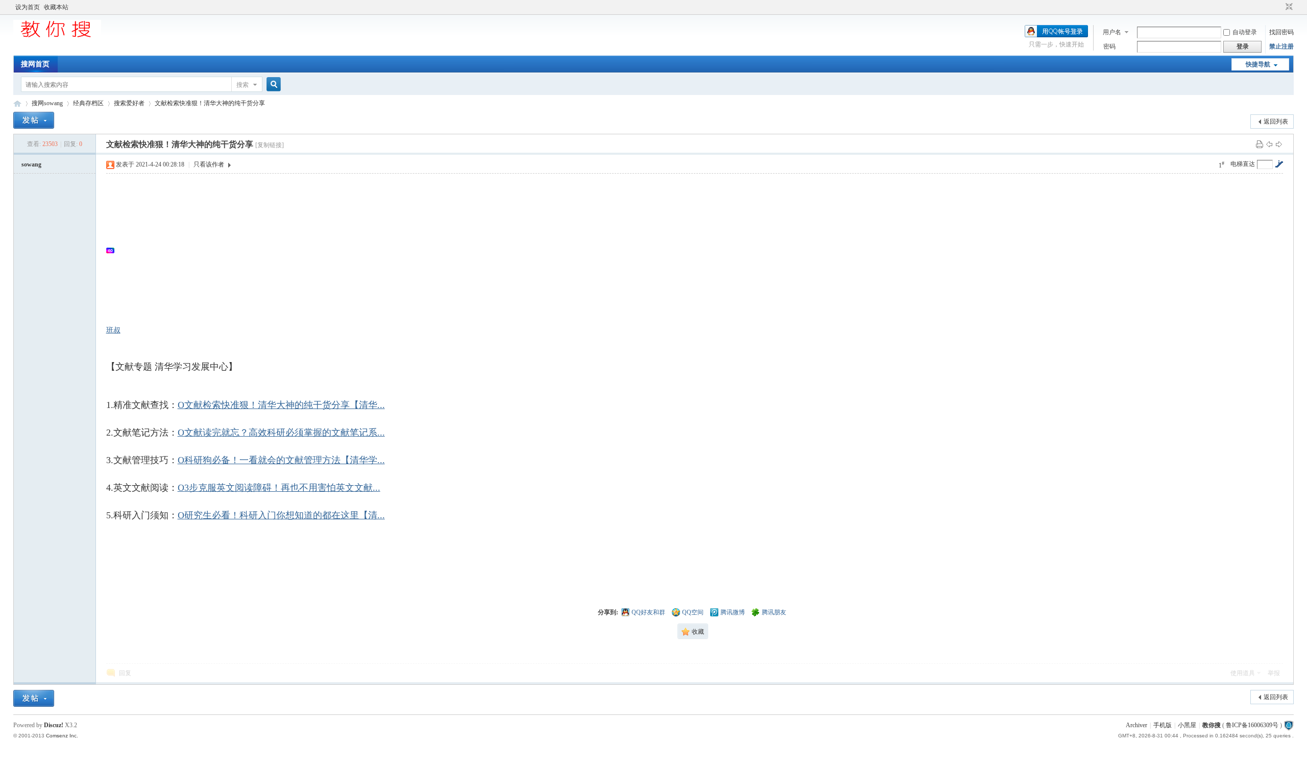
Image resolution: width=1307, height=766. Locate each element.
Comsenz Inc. (62, 735)
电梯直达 (1242, 163)
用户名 (1112, 32)
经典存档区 (88, 103)
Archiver (1136, 725)
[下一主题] (1279, 144)
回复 (125, 673)
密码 (1109, 46)
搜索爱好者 (129, 103)
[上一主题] (1269, 144)
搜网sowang (47, 103)
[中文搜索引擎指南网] (57, 36)
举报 (1274, 673)
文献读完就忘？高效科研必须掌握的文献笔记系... (281, 432)
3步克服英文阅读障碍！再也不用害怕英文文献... (279, 488)
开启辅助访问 (1279, 7)
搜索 (242, 84)
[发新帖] (33, 120)
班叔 (113, 330)
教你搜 (1211, 725)
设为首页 (27, 7)
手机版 (1162, 725)
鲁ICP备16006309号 (1252, 725)
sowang (31, 164)
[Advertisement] (422, 250)
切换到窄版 (1288, 7)
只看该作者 (208, 164)
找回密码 (1281, 32)
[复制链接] (269, 145)
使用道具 (1242, 673)
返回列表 (1276, 121)
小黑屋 (1187, 725)
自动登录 (1244, 32)
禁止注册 (1281, 46)
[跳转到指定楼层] (1279, 164)
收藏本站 (56, 7)
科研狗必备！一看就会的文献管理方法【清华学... (281, 460)
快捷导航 (1258, 64)
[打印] (1259, 144)
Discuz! (53, 725)
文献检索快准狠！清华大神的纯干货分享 (210, 103)
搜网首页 (35, 64)
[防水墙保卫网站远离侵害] (1289, 725)
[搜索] (272, 84)
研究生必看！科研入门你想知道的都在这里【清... (281, 515)
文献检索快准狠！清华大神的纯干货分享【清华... (281, 405)
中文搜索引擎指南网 (17, 103)
